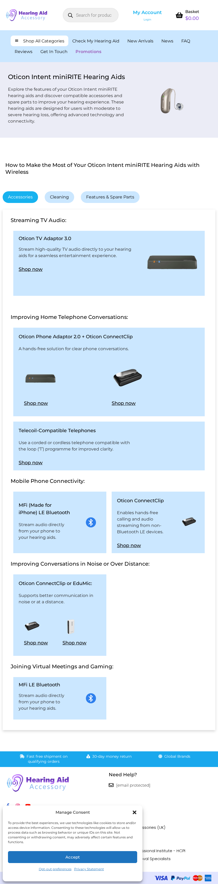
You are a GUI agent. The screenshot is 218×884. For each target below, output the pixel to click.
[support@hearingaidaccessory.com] (111, 785)
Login (147, 19)
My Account (147, 12)
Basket (192, 11)
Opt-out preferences (55, 869)
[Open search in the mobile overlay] (90, 15)
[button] (134, 812)
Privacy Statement (89, 869)
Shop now (31, 269)
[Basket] (179, 15)
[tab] (20, 197)
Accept (72, 857)
